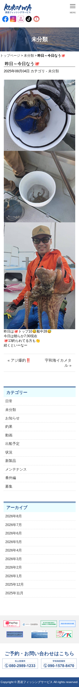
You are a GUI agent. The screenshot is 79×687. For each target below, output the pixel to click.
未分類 (29, 55)
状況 (8, 452)
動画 (8, 435)
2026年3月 (13, 559)
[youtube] (36, 19)
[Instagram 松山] (13, 19)
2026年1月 (13, 576)
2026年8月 (13, 516)
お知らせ (12, 418)
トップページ (10, 55)
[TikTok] (28, 19)
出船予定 (12, 444)
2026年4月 (13, 550)
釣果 (8, 427)
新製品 (10, 461)
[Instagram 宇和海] (21, 19)
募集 (8, 486)
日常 (8, 401)
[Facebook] (5, 19)
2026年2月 (13, 567)
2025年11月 (14, 593)
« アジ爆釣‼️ (19, 360)
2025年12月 (14, 584)
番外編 (10, 478)
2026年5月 (13, 542)
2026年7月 (13, 525)
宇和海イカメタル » (58, 363)
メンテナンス (16, 469)
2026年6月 (13, 533)
